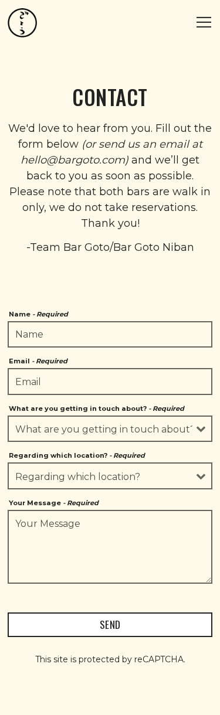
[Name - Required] (110, 334)
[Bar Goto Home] (22, 22)
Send (110, 624)
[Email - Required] (110, 381)
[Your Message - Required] (110, 547)
